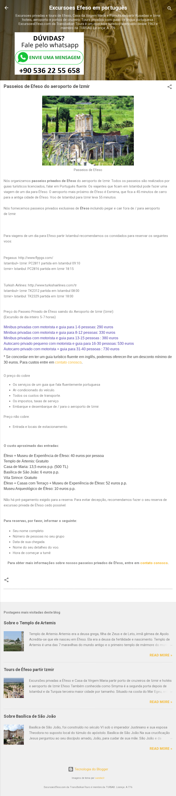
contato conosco (68, 362)
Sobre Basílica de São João (30, 716)
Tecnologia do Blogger (91, 769)
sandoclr (99, 778)
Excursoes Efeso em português (88, 8)
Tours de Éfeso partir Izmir (29, 669)
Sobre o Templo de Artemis (30, 622)
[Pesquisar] (169, 9)
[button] (169, 87)
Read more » (161, 655)
